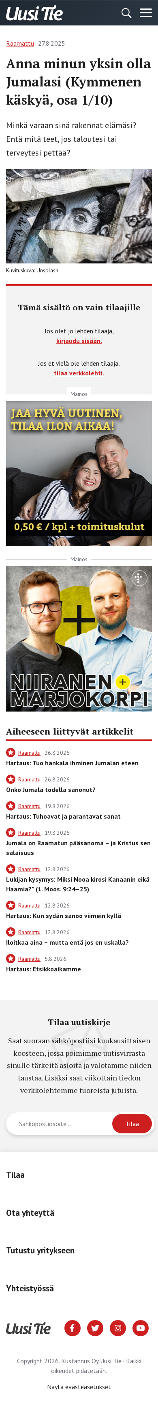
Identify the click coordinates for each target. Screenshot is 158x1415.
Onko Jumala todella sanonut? (51, 789)
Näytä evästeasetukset (79, 1387)
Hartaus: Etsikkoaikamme (43, 969)
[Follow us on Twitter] (95, 1327)
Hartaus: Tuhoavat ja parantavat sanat (63, 816)
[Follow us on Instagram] (118, 1327)
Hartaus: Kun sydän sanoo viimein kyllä (63, 916)
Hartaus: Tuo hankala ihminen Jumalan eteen (72, 763)
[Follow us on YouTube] (140, 1327)
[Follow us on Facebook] (72, 1327)
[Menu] (146, 12)
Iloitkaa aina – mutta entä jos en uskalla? (67, 942)
